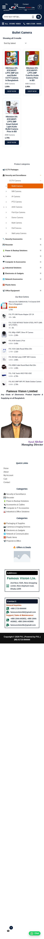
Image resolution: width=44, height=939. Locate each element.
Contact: (12, 601)
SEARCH (38, 17)
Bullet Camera (17, 186)
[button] (3, 24)
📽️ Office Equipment (22, 291)
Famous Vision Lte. (21, 578)
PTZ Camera (17, 202)
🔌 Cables (22, 256)
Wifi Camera (16, 191)
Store (12, 24)
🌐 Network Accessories (22, 279)
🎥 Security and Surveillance (22, 175)
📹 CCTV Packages (10, 170)
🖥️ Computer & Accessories (22, 262)
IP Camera (16, 197)
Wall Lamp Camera (19, 233)
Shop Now (11, 91)
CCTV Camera (25, 181)
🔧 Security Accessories (22, 239)
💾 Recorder (22, 245)
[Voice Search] (33, 16)
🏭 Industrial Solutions (22, 268)
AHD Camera (17, 207)
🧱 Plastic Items (9, 285)
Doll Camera (16, 228)
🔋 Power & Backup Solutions (22, 250)
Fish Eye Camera (18, 212)
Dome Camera (17, 218)
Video (18, 24)
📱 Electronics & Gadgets (22, 273)
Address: (12, 573)
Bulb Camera (17, 223)
